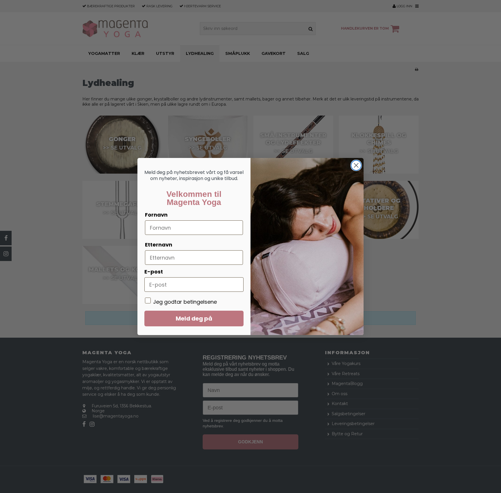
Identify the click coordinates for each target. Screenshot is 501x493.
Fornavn (156, 214)
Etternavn (158, 244)
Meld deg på (194, 318)
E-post (153, 271)
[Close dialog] (356, 165)
